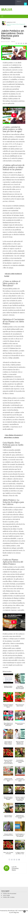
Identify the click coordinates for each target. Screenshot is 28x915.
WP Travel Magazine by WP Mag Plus (18, 911)
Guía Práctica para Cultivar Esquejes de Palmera (16, 24)
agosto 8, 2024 (6, 41)
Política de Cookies (8, 897)
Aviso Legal (6, 895)
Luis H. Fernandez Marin (15, 868)
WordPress (11, 911)
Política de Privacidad (9, 893)
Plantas (13, 41)
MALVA (6, 9)
